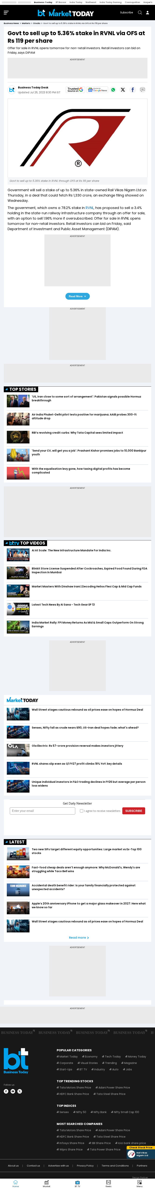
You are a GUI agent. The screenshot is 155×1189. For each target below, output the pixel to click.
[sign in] (147, 12)
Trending (111, 1063)
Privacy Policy (85, 1165)
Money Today (137, 1056)
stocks (36, 23)
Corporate (66, 1063)
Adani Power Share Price (114, 1087)
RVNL (90, 207)
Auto (115, 1069)
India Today (76, 2)
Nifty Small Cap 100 (126, 1112)
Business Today (43, 2)
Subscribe (126, 12)
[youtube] (13, 1091)
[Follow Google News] (97, 90)
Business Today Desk (33, 87)
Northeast (91, 2)
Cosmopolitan (132, 2)
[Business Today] (66, 12)
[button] (139, 1184)
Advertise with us (58, 1165)
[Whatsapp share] (113, 89)
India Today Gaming (111, 2)
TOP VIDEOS (32, 543)
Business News (11, 23)
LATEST (17, 842)
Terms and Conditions (115, 1165)
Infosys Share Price (72, 1143)
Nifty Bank (100, 1112)
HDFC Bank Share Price (74, 1094)
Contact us (33, 1165)
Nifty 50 (81, 1112)
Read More (76, 296)
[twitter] (19, 1091)
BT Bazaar (61, 2)
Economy (91, 1056)
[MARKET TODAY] (22, 700)
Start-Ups (66, 1069)
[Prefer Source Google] (75, 90)
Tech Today (113, 1056)
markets (26, 23)
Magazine (130, 1063)
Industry (99, 1069)
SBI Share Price (101, 1143)
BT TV (83, 1069)
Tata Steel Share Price (111, 1094)
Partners (142, 1165)
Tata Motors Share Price (75, 1087)
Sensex (64, 1112)
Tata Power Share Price (105, 1149)
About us (13, 1165)
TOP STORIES (22, 389)
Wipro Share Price (71, 1149)
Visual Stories (89, 1063)
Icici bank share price (132, 1143)
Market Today (69, 1056)
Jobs (129, 1069)
